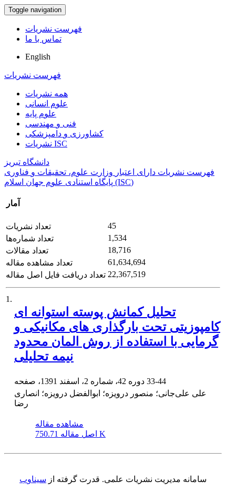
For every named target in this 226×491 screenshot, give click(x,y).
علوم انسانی (46, 103)
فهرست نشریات (53, 28)
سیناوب (32, 479)
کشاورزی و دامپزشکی (64, 133)
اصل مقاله (70, 433)
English (37, 56)
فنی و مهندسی (50, 123)
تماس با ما (43, 38)
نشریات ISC (46, 143)
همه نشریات (46, 93)
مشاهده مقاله (59, 423)
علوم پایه (40, 113)
